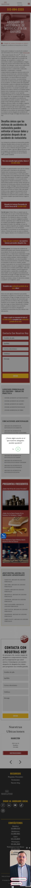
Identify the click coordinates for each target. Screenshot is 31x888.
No (13, 449)
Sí (18, 449)
